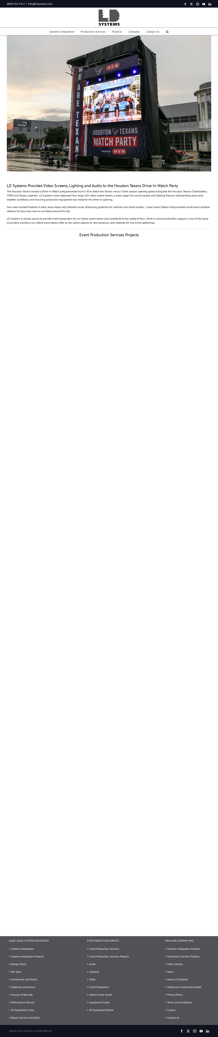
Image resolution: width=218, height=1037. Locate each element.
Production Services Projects (183, 956)
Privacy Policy (174, 994)
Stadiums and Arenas (23, 987)
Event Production (99, 987)
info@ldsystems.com (40, 3)
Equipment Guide (99, 1002)
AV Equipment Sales (22, 1010)
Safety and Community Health (184, 987)
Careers (171, 1010)
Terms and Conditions (179, 1002)
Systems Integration (22, 948)
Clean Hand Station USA (160, 207)
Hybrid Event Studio (100, 994)
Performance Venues (22, 1002)
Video (92, 979)
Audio (92, 964)
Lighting (94, 971)
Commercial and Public (24, 979)
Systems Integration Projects (27, 956)
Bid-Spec (16, 971)
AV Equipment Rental (101, 1010)
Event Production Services (104, 948)
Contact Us (173, 1017)
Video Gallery (175, 964)
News (170, 971)
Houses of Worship (22, 994)
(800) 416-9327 (16, 3)
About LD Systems (177, 979)
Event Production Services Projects (109, 956)
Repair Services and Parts (25, 1017)
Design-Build (18, 964)
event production (62, 218)
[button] (167, 31)
